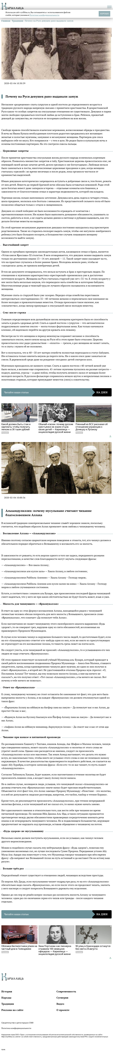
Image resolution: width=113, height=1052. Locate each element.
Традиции (7, 1003)
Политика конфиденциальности (16, 1028)
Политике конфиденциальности (44, 15)
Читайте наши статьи (55, 392)
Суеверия (62, 997)
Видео (60, 1003)
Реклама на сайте (12, 1010)
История (6, 991)
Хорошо (104, 14)
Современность (66, 991)
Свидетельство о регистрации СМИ (17, 1022)
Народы (6, 997)
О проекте (63, 1010)
